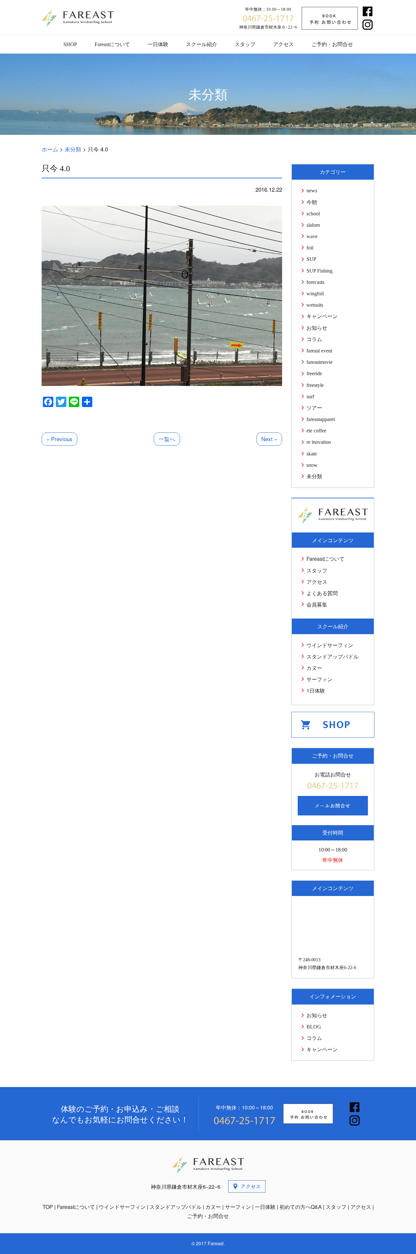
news (311, 190)
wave (312, 236)
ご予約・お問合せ (332, 44)
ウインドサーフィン (329, 645)
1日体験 (315, 690)
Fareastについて (112, 44)
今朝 (311, 202)
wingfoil (315, 293)
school (313, 213)
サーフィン (319, 679)
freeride (314, 373)
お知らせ (316, 328)
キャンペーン (322, 316)
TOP (48, 1206)
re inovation (318, 442)
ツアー (314, 408)
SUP (311, 259)
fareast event (319, 350)
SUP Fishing (319, 271)
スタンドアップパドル (332, 656)
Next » (269, 439)
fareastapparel (320, 419)
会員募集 (316, 604)
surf (310, 396)
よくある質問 (322, 593)
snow (312, 465)
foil (309, 247)
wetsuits (314, 305)
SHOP (70, 44)
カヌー (314, 668)
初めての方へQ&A (301, 1206)
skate (311, 453)
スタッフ (245, 44)
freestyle (315, 385)
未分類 (314, 476)
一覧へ (167, 439)
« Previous (59, 439)
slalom (313, 225)
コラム (314, 339)
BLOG (313, 1027)
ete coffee (316, 430)
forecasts (315, 282)
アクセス (283, 44)
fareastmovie (319, 362)
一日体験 (158, 44)
